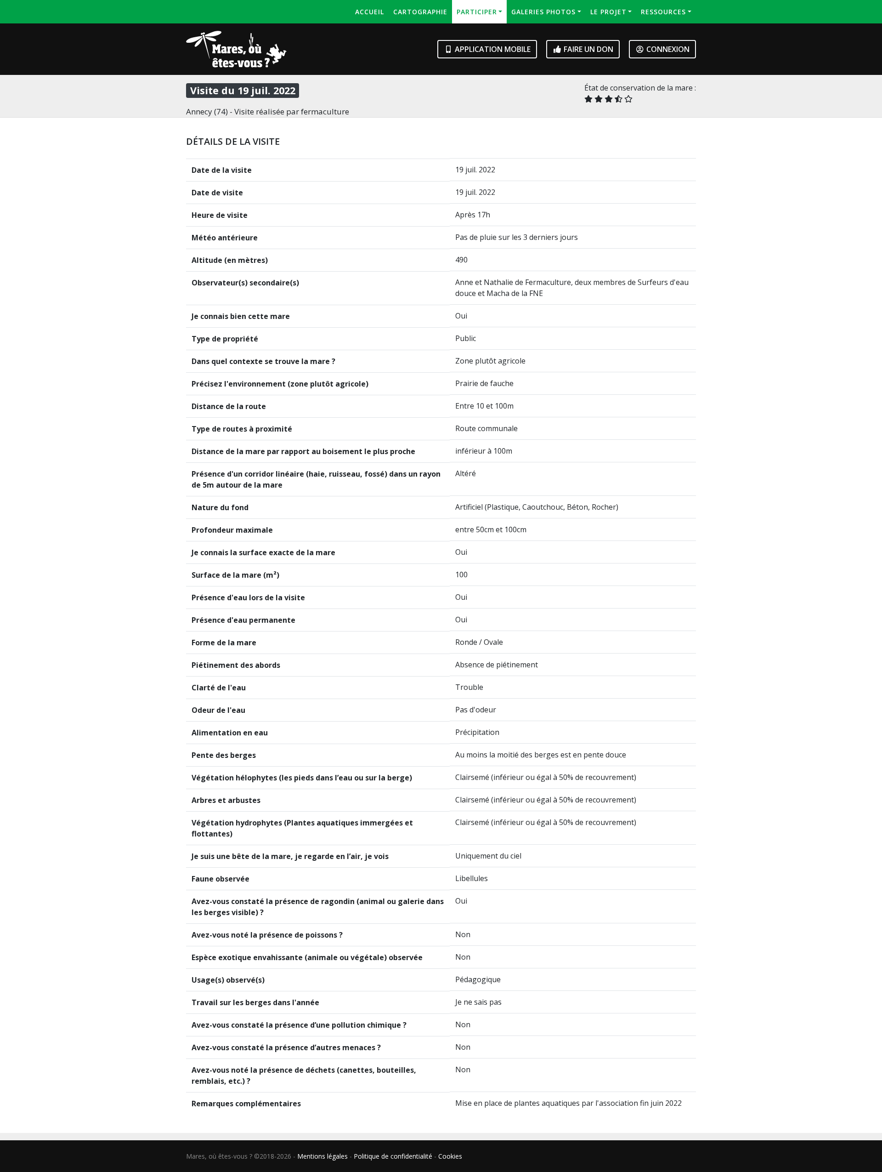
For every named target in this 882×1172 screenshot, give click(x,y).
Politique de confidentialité (393, 1156)
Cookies (450, 1156)
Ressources (663, 11)
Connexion (667, 49)
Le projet (608, 11)
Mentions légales (322, 1156)
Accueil (369, 11)
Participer (477, 11)
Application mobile (492, 49)
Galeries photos (543, 11)
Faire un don (587, 49)
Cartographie (420, 11)
